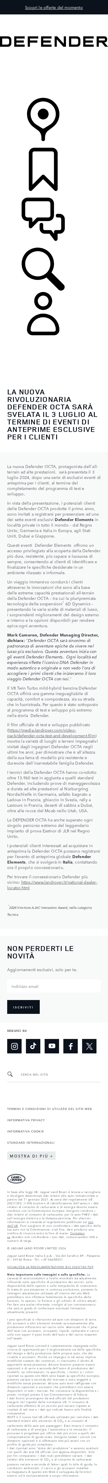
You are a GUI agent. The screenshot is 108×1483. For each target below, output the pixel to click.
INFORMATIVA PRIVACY (26, 1119)
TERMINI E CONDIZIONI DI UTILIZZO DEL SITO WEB (49, 1108)
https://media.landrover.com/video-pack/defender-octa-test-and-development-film (51, 732)
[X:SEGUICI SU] (89, 1046)
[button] (54, 17)
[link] (54, 73)
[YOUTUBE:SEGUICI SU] (52, 1046)
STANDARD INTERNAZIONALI (31, 1142)
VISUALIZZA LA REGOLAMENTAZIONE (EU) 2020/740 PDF (50, 1266)
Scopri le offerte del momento (54, 7)
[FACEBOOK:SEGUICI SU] (70, 1046)
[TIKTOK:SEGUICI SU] (33, 1046)
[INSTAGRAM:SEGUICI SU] (14, 1046)
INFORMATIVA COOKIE (25, 1131)
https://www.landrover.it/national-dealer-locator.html (52, 884)
